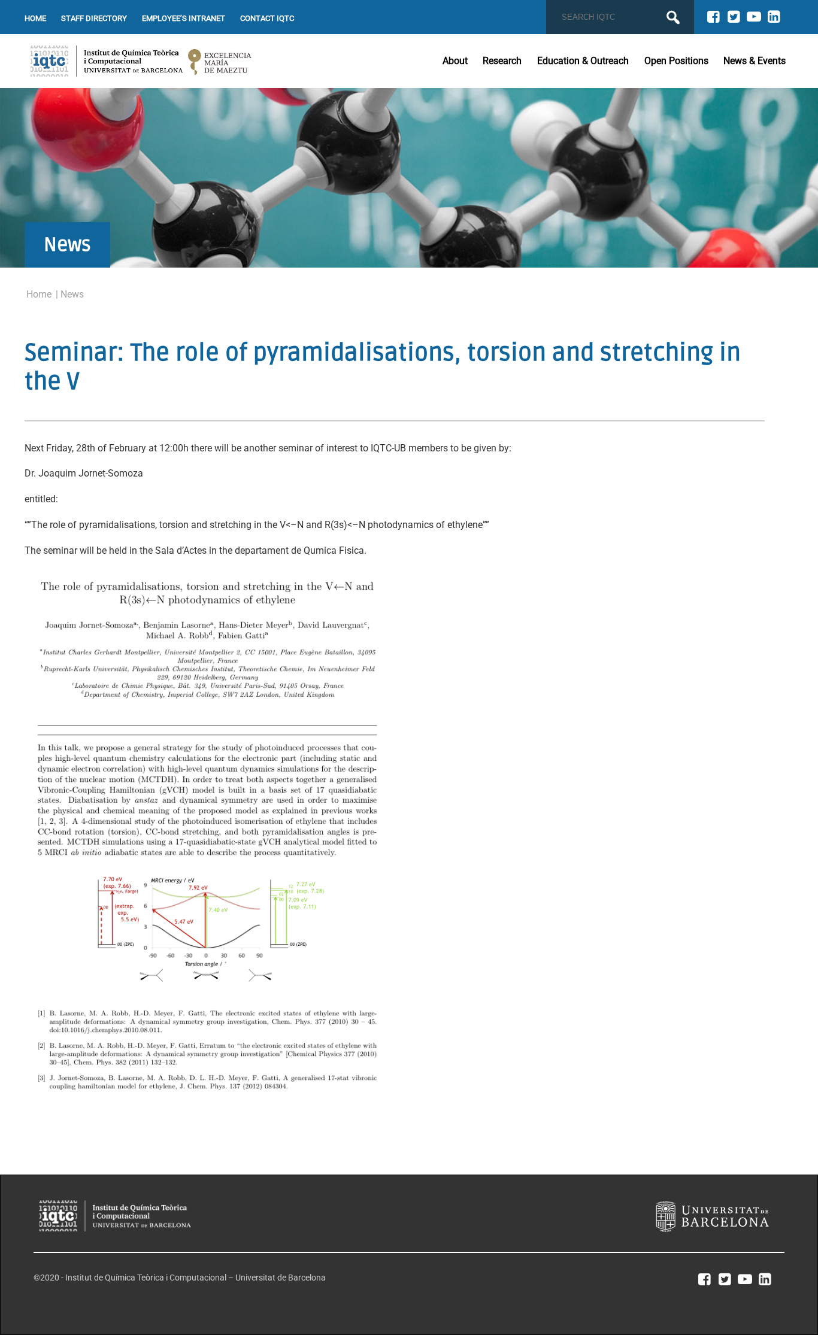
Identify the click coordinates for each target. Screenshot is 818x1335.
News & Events (754, 60)
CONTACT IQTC (267, 18)
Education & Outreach (583, 60)
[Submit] (673, 17)
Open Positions (676, 60)
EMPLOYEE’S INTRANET (183, 18)
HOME (35, 18)
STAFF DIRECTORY (94, 18)
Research (502, 60)
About (455, 60)
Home (38, 294)
